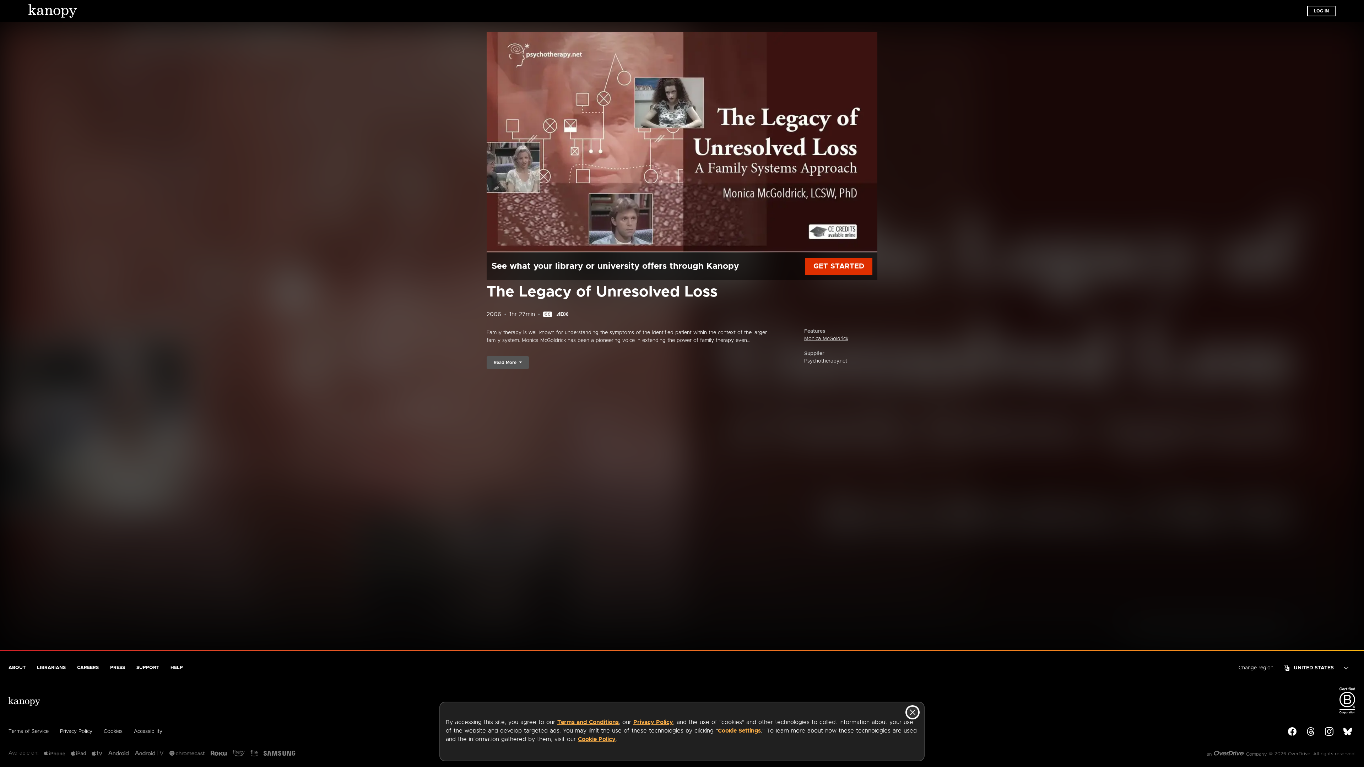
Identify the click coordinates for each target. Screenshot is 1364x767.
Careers (88, 667)
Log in (1321, 11)
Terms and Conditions (588, 722)
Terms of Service (29, 731)
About (17, 667)
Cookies (113, 731)
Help (176, 667)
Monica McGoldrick (826, 338)
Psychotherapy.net (825, 361)
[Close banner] (912, 712)
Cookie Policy (597, 739)
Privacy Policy (653, 722)
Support (147, 667)
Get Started (838, 266)
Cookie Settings (739, 731)
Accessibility (148, 731)
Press (117, 667)
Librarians (51, 667)
